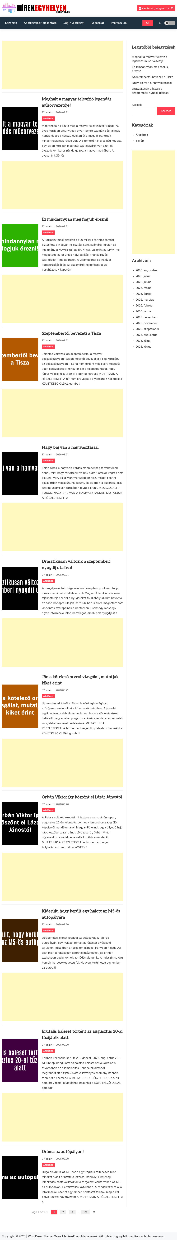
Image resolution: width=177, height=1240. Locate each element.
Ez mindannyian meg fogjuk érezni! (75, 219)
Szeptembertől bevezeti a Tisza (71, 333)
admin (49, 112)
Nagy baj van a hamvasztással (70, 447)
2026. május (143, 288)
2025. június (143, 346)
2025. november (146, 323)
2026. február (145, 305)
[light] (165, 23)
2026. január (144, 311)
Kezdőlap (11, 23)
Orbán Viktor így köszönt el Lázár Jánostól (82, 797)
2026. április (143, 293)
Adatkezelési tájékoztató (40, 23)
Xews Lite (60, 1236)
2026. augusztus (146, 270)
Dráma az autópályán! (63, 1151)
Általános (48, 118)
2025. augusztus (146, 335)
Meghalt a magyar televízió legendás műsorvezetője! (76, 102)
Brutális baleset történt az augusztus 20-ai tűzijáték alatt (82, 1034)
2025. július (143, 340)
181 (85, 1212)
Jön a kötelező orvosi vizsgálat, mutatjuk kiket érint (80, 680)
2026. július (143, 276)
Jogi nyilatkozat (74, 23)
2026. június (143, 282)
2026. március (145, 299)
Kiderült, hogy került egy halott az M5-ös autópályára (81, 914)
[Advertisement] (62, 65)
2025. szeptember (147, 329)
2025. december (146, 317)
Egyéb (140, 140)
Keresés (137, 104)
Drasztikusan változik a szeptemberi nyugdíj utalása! (76, 564)
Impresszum (119, 23)
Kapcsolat (97, 23)
